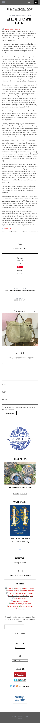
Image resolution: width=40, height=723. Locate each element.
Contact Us (25, 687)
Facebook (20, 261)
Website (4, 400)
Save (20, 267)
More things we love (20, 494)
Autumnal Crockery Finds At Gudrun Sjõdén (20, 489)
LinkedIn (20, 273)
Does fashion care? (20, 299)
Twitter (20, 263)
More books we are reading (20, 542)
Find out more (20, 648)
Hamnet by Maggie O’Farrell (20, 538)
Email (20, 276)
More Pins (21, 609)
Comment (5, 364)
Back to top (19, 718)
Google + (20, 270)
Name (4, 384)
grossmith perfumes (20, 248)
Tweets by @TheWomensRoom (20, 575)
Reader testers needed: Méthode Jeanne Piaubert (20, 289)
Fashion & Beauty (13, 16)
